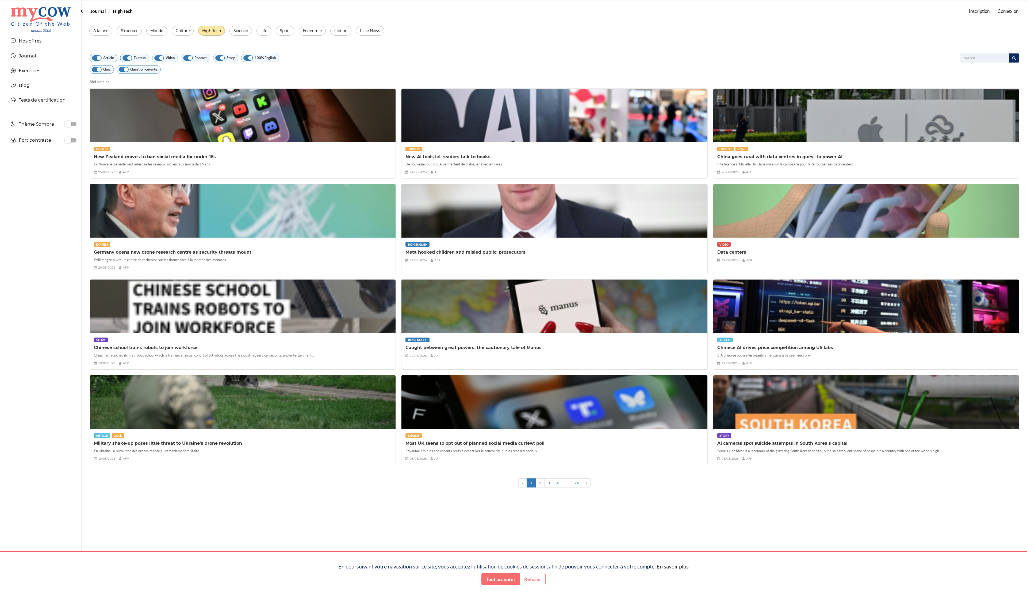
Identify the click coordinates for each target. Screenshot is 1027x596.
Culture (183, 30)
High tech (123, 11)
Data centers (731, 252)
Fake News (370, 30)
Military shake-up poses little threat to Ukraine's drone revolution (168, 443)
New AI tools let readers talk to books (447, 156)
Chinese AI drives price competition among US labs (775, 347)
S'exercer (129, 30)
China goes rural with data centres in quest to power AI (779, 156)
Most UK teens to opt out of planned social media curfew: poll (475, 443)
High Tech (211, 30)
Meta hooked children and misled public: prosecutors (465, 252)
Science (240, 30)
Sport (285, 30)
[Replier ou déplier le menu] (82, 11)
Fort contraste (35, 140)
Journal (98, 11)
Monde (156, 30)
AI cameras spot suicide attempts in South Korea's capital (782, 443)
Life (263, 30)
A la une (100, 30)
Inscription (979, 11)
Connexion (1008, 11)
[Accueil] (41, 16)
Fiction (340, 30)
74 (576, 483)
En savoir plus (673, 566)
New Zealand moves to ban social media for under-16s (155, 156)
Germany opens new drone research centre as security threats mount (172, 252)
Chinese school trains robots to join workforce (145, 347)
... (566, 483)
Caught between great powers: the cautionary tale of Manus (473, 347)
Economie (312, 30)
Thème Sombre (36, 124)
